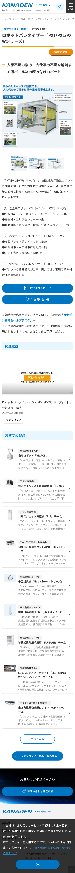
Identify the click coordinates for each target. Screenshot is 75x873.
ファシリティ (42, 18)
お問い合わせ (41, 299)
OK (38, 864)
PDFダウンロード (40, 288)
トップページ (8, 18)
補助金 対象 (61, 52)
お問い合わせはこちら (40, 791)
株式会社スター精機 (15, 29)
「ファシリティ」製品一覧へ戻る (37, 756)
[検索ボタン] (60, 7)
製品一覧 (25, 18)
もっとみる (37, 739)
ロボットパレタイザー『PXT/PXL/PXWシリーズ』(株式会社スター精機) (36, 405)
